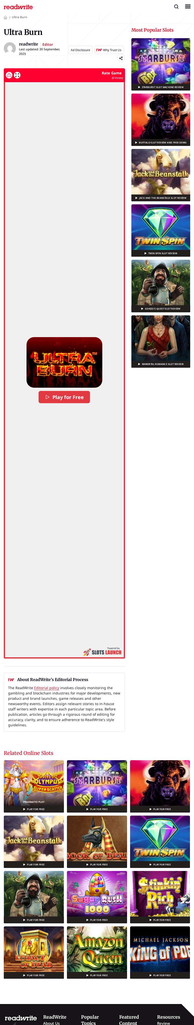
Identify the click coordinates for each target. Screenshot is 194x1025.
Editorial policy (46, 687)
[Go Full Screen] (17, 75)
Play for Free (68, 397)
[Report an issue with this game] (9, 75)
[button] (176, 6)
